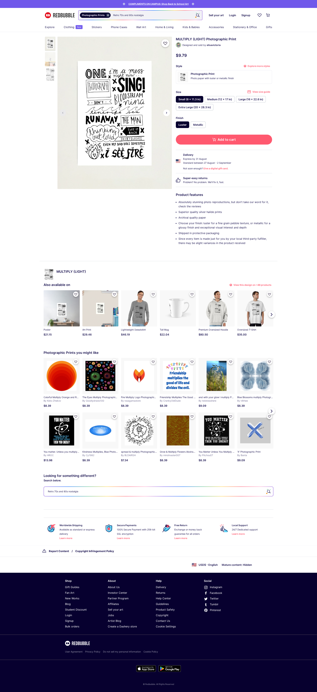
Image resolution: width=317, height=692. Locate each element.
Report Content (59, 551)
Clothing (72, 27)
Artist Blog (114, 620)
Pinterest (215, 610)
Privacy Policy (92, 651)
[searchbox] (158, 491)
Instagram (216, 587)
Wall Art (141, 27)
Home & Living (164, 27)
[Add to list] (165, 43)
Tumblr (214, 604)
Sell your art (115, 609)
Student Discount (76, 609)
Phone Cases (119, 27)
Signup (69, 620)
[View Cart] (268, 15)
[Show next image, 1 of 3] (166, 113)
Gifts (269, 27)
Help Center (163, 598)
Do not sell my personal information (122, 651)
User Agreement (74, 651)
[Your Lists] (260, 15)
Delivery (161, 587)
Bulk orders (72, 626)
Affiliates (113, 604)
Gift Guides (72, 587)
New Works (72, 598)
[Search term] (197, 15)
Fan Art (69, 592)
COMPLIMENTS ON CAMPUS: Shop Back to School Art (158, 3)
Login (68, 615)
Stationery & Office (245, 27)
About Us (114, 587)
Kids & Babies (191, 27)
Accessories (216, 27)
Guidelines (162, 604)
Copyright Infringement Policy (94, 551)
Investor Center (117, 592)
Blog (68, 604)
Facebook (216, 593)
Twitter (214, 598)
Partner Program (118, 598)
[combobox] (140, 15)
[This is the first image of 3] (62, 113)
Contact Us (163, 620)
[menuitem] (49, 27)
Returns (160, 592)
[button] (158, 3)
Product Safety (165, 609)
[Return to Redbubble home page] (60, 15)
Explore (49, 27)
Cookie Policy (150, 651)
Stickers (97, 27)
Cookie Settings (166, 626)
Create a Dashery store (122, 626)
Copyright (162, 615)
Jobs (111, 615)
